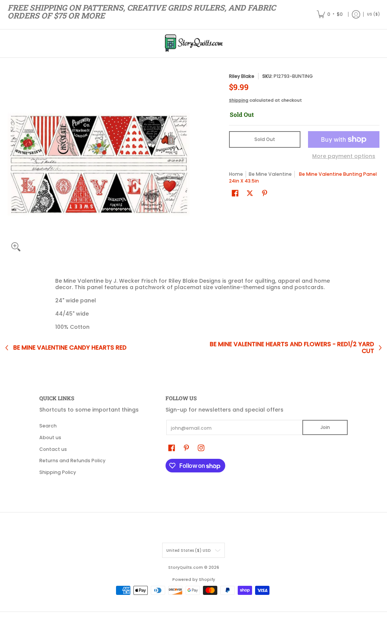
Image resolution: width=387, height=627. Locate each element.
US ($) (373, 14)
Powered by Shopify (193, 579)
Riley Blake (241, 76)
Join (325, 427)
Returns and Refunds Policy (72, 460)
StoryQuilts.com (185, 567)
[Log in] (356, 14)
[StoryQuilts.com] (193, 43)
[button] (235, 193)
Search (48, 426)
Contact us (53, 449)
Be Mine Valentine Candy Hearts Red (70, 347)
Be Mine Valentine (270, 174)
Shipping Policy (57, 472)
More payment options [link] (343, 156)
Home (236, 174)
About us (50, 437)
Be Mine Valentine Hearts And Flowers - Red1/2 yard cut (292, 347)
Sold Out (264, 139)
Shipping (238, 100)
